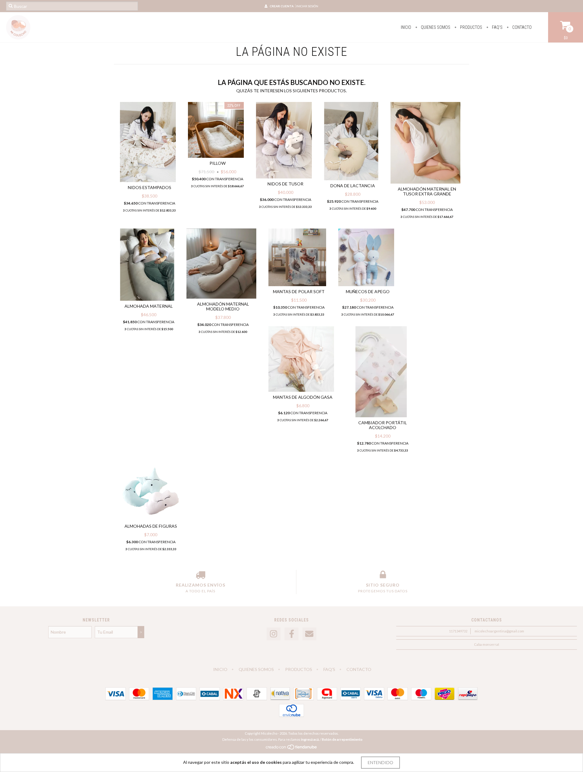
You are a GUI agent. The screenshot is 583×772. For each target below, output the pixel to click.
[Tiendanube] (291, 748)
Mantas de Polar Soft (299, 291)
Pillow (218, 163)
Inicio (406, 27)
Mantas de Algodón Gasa (302, 397)
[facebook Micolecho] (291, 634)
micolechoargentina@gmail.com (499, 631)
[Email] (309, 634)
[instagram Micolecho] (274, 634)
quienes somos (435, 27)
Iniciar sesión (307, 6)
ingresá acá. (310, 739)
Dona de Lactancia (352, 185)
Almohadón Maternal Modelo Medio (223, 306)
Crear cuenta (282, 6)
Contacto (521, 27)
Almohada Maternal (148, 306)
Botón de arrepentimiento (342, 739)
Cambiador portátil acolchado (382, 425)
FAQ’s (497, 27)
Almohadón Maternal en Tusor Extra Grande (427, 191)
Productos (470, 27)
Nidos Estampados (149, 187)
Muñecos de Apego (368, 291)
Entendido (380, 762)
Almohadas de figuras (150, 526)
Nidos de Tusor (285, 183)
